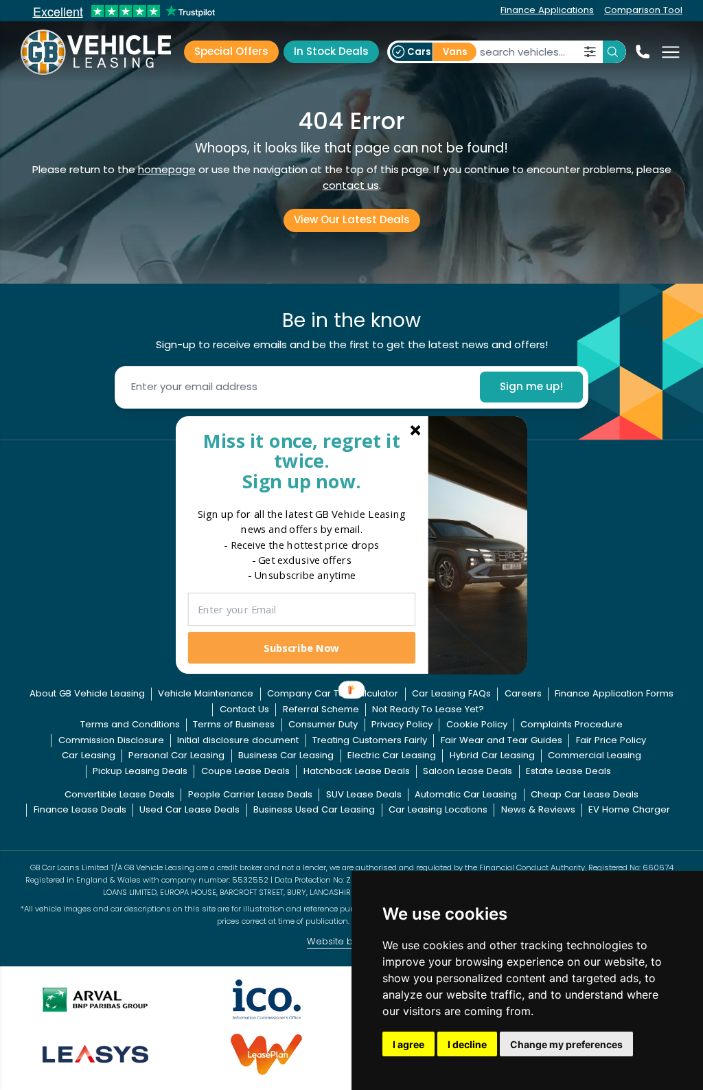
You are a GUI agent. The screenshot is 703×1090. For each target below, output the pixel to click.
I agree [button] (408, 1044)
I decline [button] (467, 1044)
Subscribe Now (301, 647)
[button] (301, 460)
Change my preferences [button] (566, 1044)
